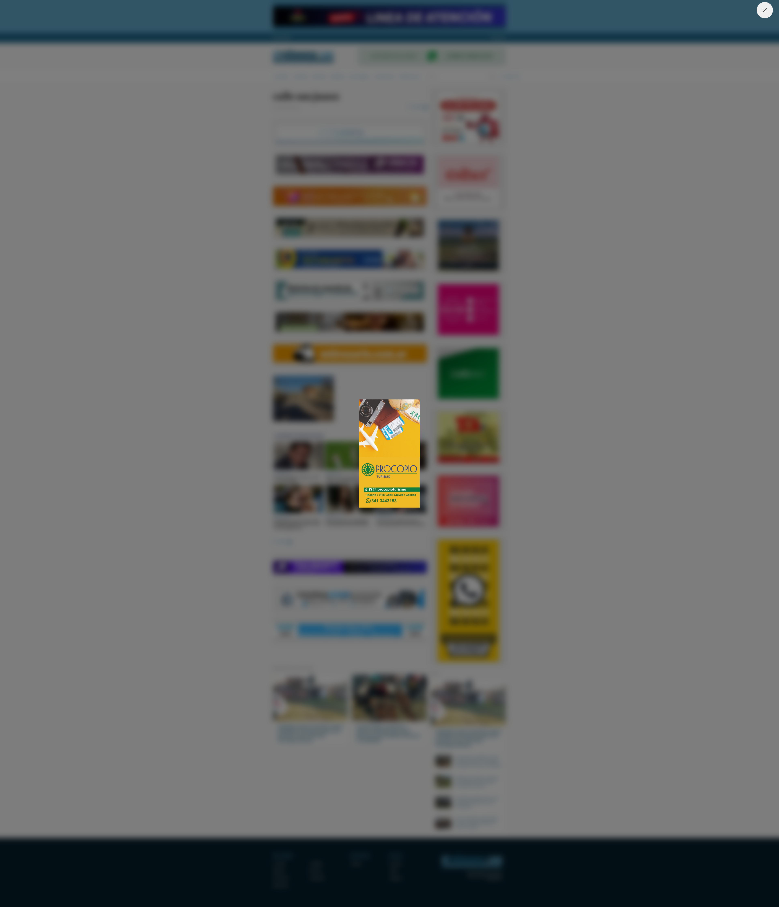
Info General (360, 77)
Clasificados (384, 77)
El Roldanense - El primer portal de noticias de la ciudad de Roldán (303, 56)
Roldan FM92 (282, 38)
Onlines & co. (494, 878)
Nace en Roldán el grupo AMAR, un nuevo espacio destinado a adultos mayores (476, 823)
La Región (300, 77)
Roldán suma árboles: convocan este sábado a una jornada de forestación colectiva (477, 782)
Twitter (394, 871)
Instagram (395, 878)
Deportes (319, 77)
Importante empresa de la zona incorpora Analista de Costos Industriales (477, 802)
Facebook (395, 863)
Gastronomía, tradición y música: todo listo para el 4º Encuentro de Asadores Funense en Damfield (478, 761)
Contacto (498, 38)
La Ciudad (281, 77)
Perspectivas (409, 77)
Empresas (338, 77)
